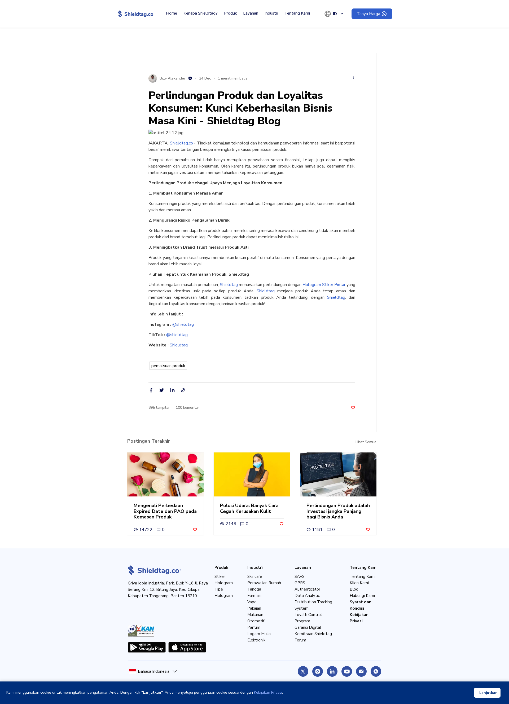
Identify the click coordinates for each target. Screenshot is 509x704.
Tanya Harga (368, 13)
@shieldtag (183, 324)
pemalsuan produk (168, 366)
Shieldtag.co (181, 143)
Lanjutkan (488, 692)
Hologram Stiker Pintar (323, 285)
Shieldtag (229, 285)
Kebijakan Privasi (268, 692)
